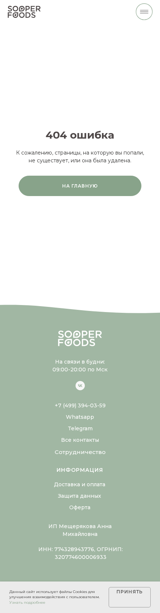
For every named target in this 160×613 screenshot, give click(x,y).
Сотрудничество (80, 451)
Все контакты (80, 440)
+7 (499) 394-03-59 (80, 405)
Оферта (79, 507)
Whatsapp (80, 417)
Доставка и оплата (79, 484)
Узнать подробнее (27, 602)
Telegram (80, 428)
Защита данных (79, 496)
